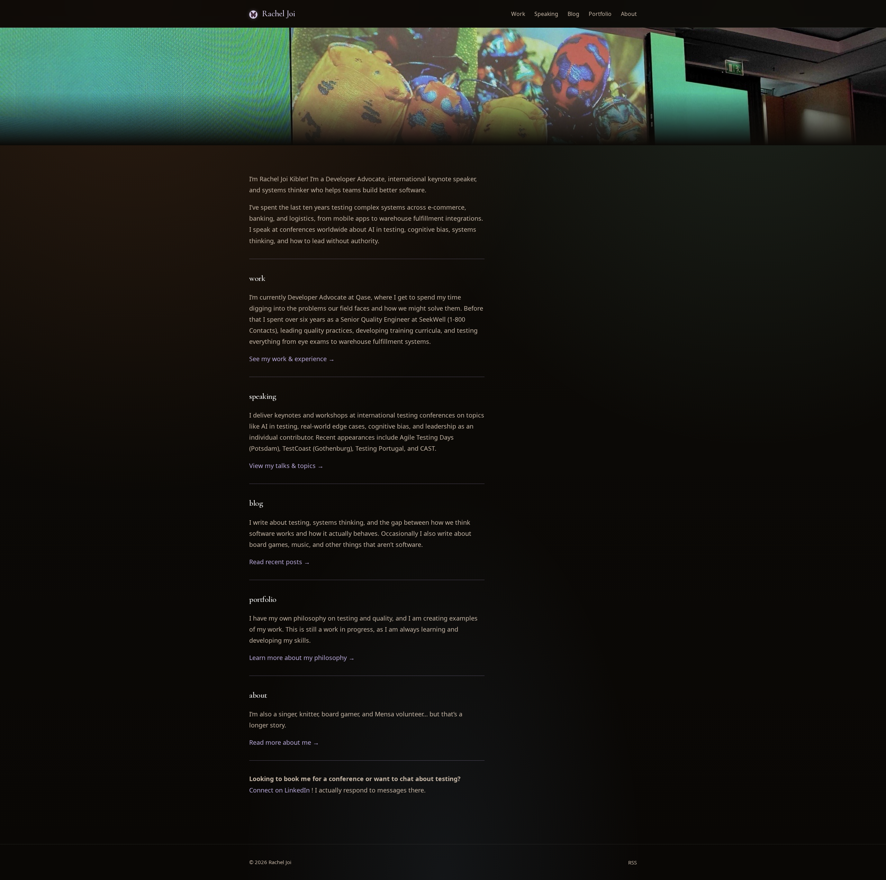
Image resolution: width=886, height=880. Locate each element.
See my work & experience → (292, 359)
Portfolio (600, 14)
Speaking (546, 14)
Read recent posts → (279, 562)
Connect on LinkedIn (279, 790)
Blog (573, 14)
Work (518, 14)
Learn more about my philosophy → (302, 657)
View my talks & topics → (286, 465)
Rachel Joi (277, 13)
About (629, 14)
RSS (632, 862)
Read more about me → (284, 742)
